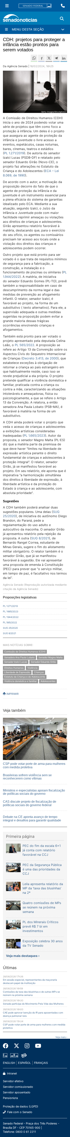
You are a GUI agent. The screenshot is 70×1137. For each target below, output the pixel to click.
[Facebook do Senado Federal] (7, 1046)
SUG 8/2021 (40, 538)
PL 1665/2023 (10, 611)
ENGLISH (9, 1062)
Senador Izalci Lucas (15, 662)
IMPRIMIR (12, 693)
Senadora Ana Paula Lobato (19, 657)
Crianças (39, 672)
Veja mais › (61, 1037)
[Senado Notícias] (20, 19)
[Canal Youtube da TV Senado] (36, 1046)
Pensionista (10, 1098)
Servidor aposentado (16, 1092)
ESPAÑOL (24, 1062)
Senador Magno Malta (50, 657)
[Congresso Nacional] (14, 1055)
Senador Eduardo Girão (43, 662)
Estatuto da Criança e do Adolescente (24, 676)
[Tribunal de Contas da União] (24, 1055)
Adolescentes (48, 681)
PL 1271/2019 (10, 606)
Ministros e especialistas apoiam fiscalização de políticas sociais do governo (34, 792)
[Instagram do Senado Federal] (27, 1046)
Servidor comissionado (18, 1086)
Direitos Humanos (14, 667)
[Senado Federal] (35, 6)
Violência (32, 667)
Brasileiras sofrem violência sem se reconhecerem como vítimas (27, 777)
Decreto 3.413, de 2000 (40, 358)
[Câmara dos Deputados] (5, 1055)
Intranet (11, 1073)
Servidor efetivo (13, 1081)
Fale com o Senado (19, 1112)
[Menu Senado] (7, 5)
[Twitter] (16, 1046)
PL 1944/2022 (10, 617)
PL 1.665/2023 (34, 435)
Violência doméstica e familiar (20, 681)
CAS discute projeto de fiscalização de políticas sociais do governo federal (29, 803)
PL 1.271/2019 (14, 153)
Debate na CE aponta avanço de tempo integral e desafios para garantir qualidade (32, 818)
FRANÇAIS (41, 1062)
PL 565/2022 (24, 345)
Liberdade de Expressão (17, 672)
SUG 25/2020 (10, 627)
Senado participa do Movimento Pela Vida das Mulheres (33, 1003)
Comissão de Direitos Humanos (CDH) (25, 651)
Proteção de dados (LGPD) (20, 1106)
